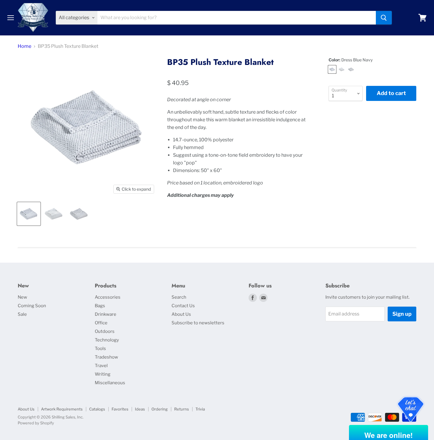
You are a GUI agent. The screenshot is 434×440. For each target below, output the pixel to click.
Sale (22, 314)
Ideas (140, 409)
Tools (100, 348)
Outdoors (105, 331)
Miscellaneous (110, 382)
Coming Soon (32, 305)
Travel (101, 365)
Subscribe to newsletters (198, 322)
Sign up (402, 314)
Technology (107, 340)
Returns (181, 409)
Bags (100, 305)
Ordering (159, 409)
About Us (181, 314)
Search (179, 297)
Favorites (120, 409)
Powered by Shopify (36, 423)
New (22, 297)
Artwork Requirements (62, 409)
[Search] (384, 17)
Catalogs (97, 409)
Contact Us (183, 305)
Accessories (107, 297)
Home (24, 46)
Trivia (200, 409)
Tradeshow (106, 357)
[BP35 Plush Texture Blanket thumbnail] (28, 213)
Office (101, 322)
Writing (102, 374)
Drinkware (105, 314)
